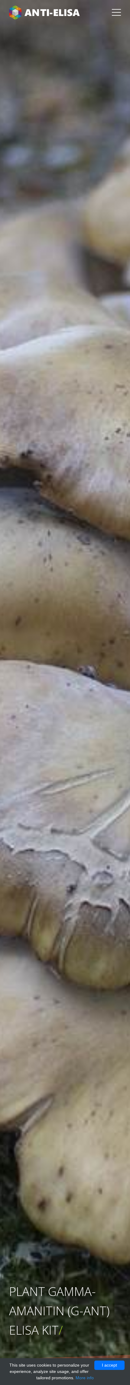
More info (85, 1377)
